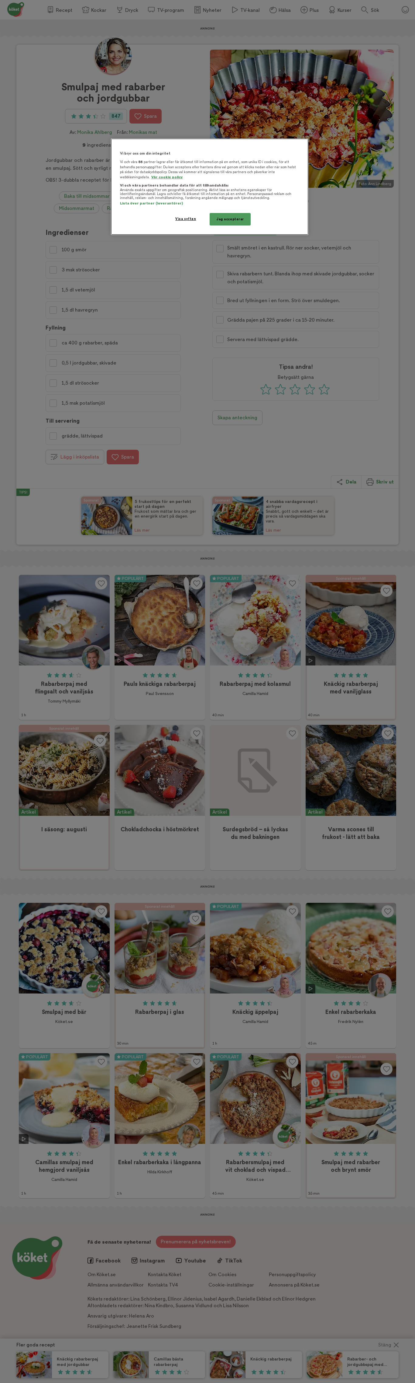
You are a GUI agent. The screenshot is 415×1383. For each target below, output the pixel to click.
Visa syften (185, 219)
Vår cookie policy (167, 177)
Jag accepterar (230, 219)
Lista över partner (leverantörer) (151, 203)
